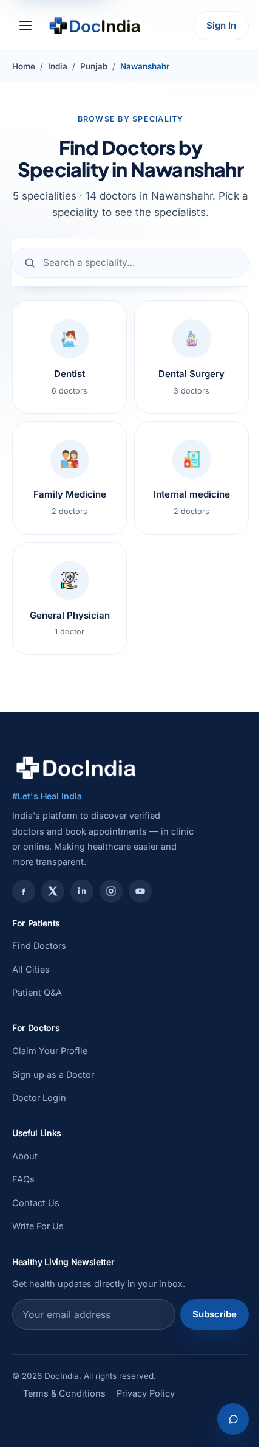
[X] (52, 891)
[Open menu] (25, 25)
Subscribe (214, 1314)
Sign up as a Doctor (53, 1074)
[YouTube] (140, 891)
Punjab (93, 66)
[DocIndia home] (94, 25)
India (57, 66)
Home (23, 66)
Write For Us (38, 1226)
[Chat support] (233, 1419)
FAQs (23, 1179)
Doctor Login (39, 1097)
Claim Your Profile (49, 1051)
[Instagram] (111, 891)
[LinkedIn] (81, 891)
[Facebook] (23, 891)
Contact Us (35, 1203)
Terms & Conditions (64, 1393)
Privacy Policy (146, 1393)
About (25, 1156)
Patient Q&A (37, 992)
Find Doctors (39, 945)
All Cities (31, 969)
